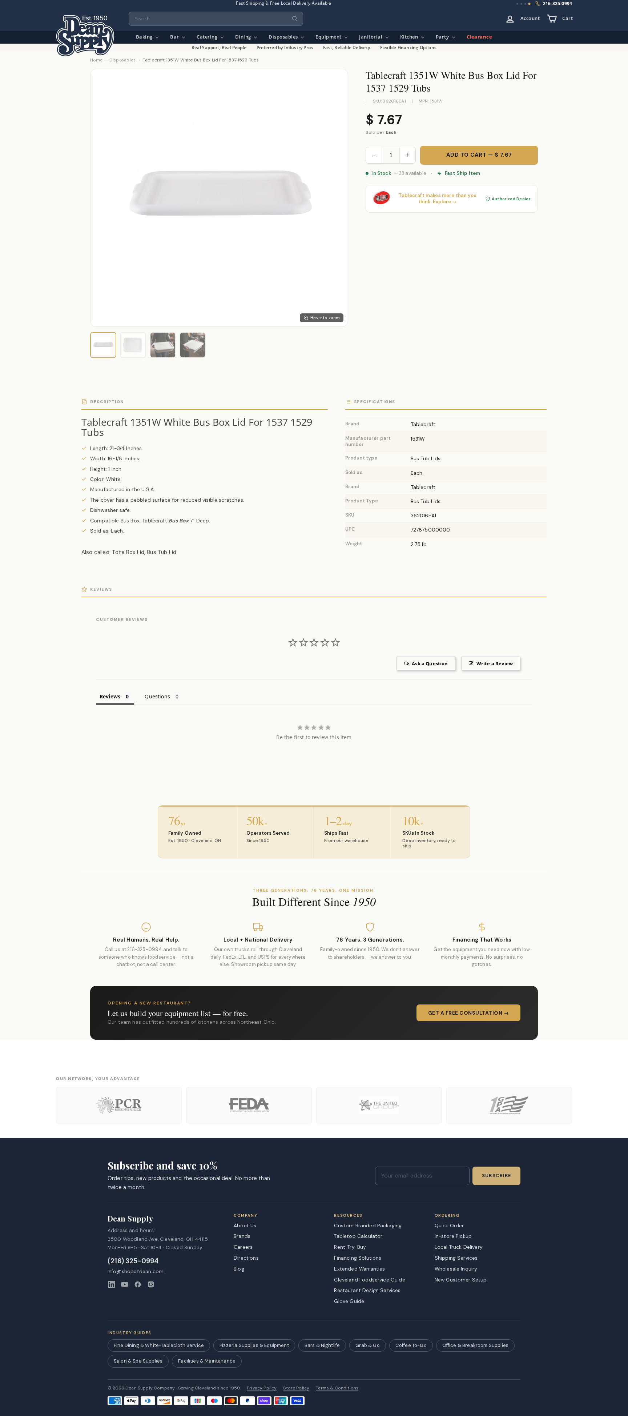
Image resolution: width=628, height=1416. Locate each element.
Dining (244, 37)
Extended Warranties (359, 1268)
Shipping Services (456, 1258)
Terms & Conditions (337, 1388)
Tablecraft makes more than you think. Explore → (437, 199)
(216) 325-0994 (133, 1261)
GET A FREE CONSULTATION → (468, 1013)
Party (443, 37)
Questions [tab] (157, 696)
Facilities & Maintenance (207, 1361)
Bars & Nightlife (322, 1345)
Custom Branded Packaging (368, 1225)
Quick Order (449, 1225)
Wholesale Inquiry (456, 1268)
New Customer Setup (461, 1279)
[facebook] (138, 1284)
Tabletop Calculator (358, 1236)
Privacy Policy (262, 1388)
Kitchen (409, 37)
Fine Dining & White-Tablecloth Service (159, 1345)
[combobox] (216, 19)
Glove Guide (349, 1301)
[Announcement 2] (521, 4)
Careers (243, 1247)
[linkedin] (112, 1284)
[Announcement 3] (525, 4)
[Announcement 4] (529, 4)
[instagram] (151, 1284)
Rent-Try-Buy (350, 1247)
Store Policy (296, 1388)
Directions (246, 1258)
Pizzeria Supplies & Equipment (254, 1345)
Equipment (329, 37)
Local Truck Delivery (459, 1247)
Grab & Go (367, 1345)
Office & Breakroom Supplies (475, 1345)
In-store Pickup (453, 1236)
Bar (175, 37)
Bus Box (179, 520)
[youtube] (125, 1284)
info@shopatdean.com (136, 1271)
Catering (208, 37)
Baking (145, 37)
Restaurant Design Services (367, 1290)
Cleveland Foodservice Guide (369, 1279)
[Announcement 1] (517, 4)
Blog (239, 1268)
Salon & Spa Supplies (138, 1361)
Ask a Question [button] (430, 663)
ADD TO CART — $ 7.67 (479, 155)
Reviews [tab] (110, 696)
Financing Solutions (357, 1258)
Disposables (284, 37)
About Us (245, 1225)
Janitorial (371, 37)
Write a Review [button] (494, 663)
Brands (242, 1236)
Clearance (479, 37)
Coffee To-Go (411, 1345)
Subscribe (496, 1176)
